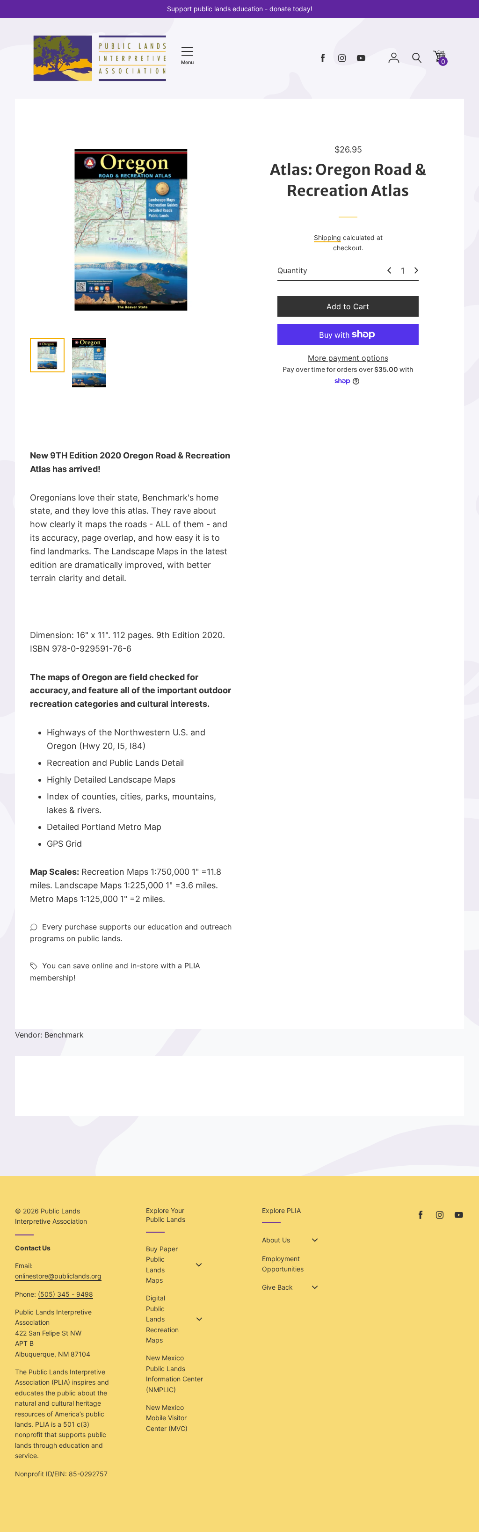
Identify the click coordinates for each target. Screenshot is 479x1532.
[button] (439, 59)
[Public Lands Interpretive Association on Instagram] (342, 58)
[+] (416, 270)
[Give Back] (315, 1287)
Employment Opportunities (283, 1264)
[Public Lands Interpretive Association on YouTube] (361, 58)
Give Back (277, 1287)
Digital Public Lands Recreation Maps (162, 1319)
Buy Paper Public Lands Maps (162, 1264)
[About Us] (315, 1240)
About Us (276, 1240)
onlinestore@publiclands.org (58, 1276)
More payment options (348, 358)
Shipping (327, 237)
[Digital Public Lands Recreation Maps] (199, 1319)
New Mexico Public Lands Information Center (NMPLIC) (174, 1373)
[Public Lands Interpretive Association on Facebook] (323, 58)
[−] (389, 270)
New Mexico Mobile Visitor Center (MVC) (167, 1417)
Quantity (292, 270)
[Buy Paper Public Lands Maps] (199, 1265)
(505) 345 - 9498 (65, 1294)
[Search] (416, 58)
